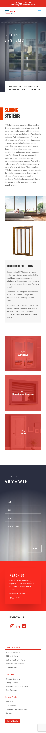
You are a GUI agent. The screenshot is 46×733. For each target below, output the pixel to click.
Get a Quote (12, 721)
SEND (35, 548)
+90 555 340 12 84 (23, 2)
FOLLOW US (16, 617)
